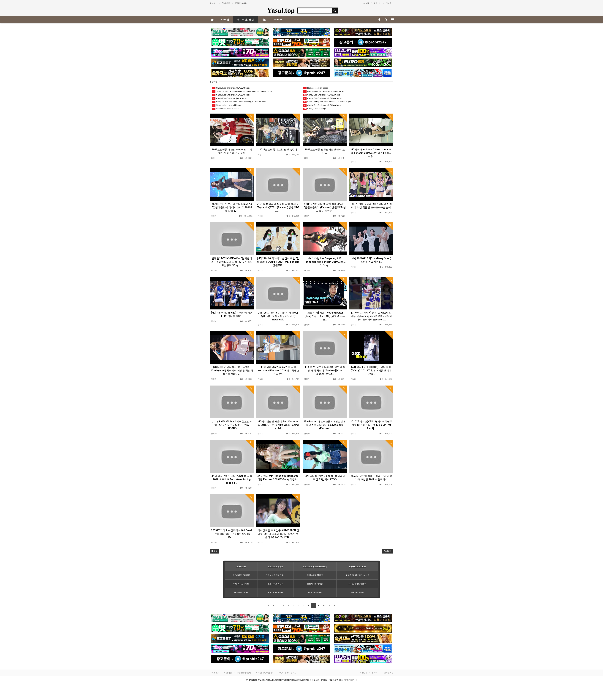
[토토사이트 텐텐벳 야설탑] (363, 32)
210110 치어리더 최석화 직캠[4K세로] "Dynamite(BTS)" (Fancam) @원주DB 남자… (278, 207)
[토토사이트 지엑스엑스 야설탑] (240, 52)
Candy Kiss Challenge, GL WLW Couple (232, 88)
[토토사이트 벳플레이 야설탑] (301, 42)
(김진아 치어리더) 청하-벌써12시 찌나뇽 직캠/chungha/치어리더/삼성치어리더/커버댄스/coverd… (371, 316)
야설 (264, 19)
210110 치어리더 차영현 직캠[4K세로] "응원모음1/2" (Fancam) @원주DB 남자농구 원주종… (325, 207)
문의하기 (375, 673)
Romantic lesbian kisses (316, 88)
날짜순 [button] (389, 551)
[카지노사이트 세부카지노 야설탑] (301, 32)
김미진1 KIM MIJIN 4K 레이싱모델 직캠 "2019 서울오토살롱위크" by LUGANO (231, 425)
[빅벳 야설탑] (363, 628)
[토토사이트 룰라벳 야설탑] (363, 52)
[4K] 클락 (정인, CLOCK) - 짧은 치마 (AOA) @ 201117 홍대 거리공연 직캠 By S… (371, 370)
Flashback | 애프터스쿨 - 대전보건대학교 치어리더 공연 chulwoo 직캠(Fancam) (324, 425)
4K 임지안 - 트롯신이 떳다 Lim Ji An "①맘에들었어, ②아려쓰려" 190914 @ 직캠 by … (232, 207)
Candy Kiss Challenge (315, 109)
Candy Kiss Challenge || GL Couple (230, 98)
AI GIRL (278, 19)
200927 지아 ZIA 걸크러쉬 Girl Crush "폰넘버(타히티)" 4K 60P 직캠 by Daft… (232, 534)
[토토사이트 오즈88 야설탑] (301, 52)
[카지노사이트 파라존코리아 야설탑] (301, 63)
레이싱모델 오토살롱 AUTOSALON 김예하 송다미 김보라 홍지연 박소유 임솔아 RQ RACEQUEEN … (278, 534)
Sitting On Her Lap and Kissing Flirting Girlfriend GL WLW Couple (242, 91)
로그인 (366, 3)
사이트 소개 (215, 673)
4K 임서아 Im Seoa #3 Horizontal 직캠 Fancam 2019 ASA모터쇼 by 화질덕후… (371, 153)
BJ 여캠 (225, 19)
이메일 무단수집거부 (265, 673)
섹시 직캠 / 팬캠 (245, 19)
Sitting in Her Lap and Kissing (227, 105)
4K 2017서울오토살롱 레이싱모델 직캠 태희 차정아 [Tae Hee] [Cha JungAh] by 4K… (324, 370)
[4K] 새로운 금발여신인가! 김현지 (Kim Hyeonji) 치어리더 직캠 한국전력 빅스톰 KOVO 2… (231, 370)
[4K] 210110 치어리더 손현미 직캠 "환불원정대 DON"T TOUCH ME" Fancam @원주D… (278, 262)
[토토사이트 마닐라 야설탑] (240, 32)
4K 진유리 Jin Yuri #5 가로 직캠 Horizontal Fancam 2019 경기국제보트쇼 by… (278, 370)
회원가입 (377, 3)
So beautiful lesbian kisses (226, 109)
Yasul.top (281, 10)
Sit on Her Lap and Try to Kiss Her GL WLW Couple (327, 102)
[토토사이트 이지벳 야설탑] (240, 63)
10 (324, 605)
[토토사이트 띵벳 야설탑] (240, 42)
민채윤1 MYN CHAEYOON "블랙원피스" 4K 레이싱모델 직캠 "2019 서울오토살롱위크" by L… (231, 262)
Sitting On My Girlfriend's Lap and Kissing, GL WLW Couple (240, 102)
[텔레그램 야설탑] (363, 42)
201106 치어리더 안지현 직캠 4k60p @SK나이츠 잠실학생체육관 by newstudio (278, 316)
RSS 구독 (226, 3)
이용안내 (363, 673)
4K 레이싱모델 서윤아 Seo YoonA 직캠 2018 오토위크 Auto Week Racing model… (278, 425)
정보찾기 (389, 3)
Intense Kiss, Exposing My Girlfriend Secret (324, 91)
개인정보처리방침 (244, 673)
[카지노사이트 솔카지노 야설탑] (240, 73)
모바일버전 (388, 673)
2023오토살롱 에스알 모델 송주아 (278, 149)
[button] (214, 551)
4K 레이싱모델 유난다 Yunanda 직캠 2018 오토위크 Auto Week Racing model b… (231, 479)
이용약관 (228, 673)
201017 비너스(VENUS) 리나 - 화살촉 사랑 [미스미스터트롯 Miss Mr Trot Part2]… (371, 425)
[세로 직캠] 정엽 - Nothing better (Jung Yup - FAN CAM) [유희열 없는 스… (325, 316)
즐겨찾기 (213, 3)
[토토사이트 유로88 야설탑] (363, 63)
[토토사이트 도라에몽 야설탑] (363, 73)
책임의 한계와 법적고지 (288, 673)
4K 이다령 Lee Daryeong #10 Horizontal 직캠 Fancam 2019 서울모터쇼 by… (325, 262)
